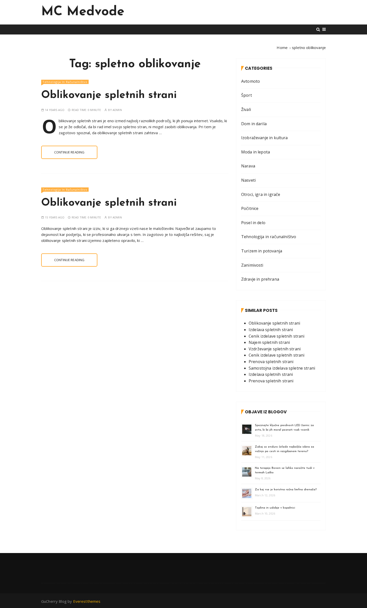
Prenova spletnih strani (271, 361)
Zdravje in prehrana (260, 279)
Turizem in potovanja (261, 251)
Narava (248, 166)
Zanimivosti (252, 265)
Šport (246, 95)
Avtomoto (250, 81)
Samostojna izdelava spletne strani (282, 368)
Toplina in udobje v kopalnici (275, 507)
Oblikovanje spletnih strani (109, 95)
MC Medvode (83, 11)
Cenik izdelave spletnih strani (277, 336)
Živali (246, 109)
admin (117, 109)
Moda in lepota (255, 152)
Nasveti (248, 180)
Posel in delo (253, 222)
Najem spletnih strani (269, 342)
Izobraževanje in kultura (264, 137)
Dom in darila (254, 123)
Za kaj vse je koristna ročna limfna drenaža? (286, 489)
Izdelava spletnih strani (271, 329)
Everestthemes (87, 601)
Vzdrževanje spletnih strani (275, 349)
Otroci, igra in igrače (260, 194)
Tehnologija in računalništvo (64, 82)
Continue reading (69, 152)
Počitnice (249, 208)
